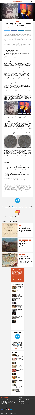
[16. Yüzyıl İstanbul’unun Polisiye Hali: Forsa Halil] (10, 244)
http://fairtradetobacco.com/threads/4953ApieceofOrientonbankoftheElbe (18, 172)
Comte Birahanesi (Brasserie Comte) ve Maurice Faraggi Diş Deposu (17, 53)
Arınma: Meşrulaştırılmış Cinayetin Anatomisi (19, 355)
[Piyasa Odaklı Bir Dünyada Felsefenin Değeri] (14, 321)
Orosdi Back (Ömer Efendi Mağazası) (11, 51)
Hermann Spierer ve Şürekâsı (10, 54)
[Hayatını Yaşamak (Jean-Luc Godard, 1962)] (14, 310)
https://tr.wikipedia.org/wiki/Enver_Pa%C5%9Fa (13, 167)
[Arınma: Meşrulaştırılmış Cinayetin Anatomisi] (14, 355)
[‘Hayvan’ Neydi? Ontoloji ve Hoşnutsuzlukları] (14, 295)
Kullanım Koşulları (22, 401)
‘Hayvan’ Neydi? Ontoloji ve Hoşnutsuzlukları (19, 295)
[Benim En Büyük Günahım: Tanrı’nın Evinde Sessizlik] (14, 373)
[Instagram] (6, 409)
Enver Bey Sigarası (8, 56)
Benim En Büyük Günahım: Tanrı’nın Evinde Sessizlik (19, 374)
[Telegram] (11, 409)
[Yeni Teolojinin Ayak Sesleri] (14, 362)
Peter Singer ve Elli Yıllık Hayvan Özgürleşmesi (19, 306)
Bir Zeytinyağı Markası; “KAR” (10, 57)
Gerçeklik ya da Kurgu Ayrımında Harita (24, 258)
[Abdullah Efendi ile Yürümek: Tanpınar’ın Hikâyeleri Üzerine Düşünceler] (14, 384)
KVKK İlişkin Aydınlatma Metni (24, 403)
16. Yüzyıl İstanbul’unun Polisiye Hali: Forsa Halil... (25, 244)
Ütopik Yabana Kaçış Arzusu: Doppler (19, 381)
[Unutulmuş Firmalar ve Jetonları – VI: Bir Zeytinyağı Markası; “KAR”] (10, 230)
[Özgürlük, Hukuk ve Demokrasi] (14, 370)
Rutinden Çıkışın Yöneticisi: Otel (19, 377)
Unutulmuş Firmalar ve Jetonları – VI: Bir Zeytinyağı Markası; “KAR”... (25, 229)
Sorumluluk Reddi (21, 405)
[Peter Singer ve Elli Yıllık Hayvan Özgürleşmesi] (14, 306)
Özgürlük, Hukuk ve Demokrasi (19, 370)
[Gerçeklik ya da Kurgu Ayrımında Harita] (10, 259)
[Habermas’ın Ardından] (14, 299)
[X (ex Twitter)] (4, 409)
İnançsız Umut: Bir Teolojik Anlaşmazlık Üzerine (19, 313)
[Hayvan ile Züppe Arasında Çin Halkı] (14, 366)
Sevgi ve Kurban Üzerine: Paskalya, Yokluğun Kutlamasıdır (19, 291)
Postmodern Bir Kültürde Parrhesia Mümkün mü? (19, 359)
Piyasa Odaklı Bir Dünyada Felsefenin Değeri (19, 321)
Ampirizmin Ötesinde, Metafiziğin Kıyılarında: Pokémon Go (18, 391)
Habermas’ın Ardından (18, 299)
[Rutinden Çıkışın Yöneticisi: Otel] (14, 377)
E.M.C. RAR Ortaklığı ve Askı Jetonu (11, 50)
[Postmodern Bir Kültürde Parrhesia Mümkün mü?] (14, 359)
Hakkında (20, 397)
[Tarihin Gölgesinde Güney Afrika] (14, 287)
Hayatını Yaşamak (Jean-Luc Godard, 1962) (19, 310)
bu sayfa (24, 207)
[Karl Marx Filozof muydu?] (14, 317)
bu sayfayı (15, 279)
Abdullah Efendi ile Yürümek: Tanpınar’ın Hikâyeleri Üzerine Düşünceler (19, 386)
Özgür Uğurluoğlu (12, 27)
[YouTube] (9, 409)
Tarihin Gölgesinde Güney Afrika (19, 287)
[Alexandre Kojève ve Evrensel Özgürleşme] (14, 302)
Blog (17, 21)
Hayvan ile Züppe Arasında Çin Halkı (19, 366)
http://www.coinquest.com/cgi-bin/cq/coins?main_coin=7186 (15, 174)
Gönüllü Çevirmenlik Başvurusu (24, 399)
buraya (12, 206)
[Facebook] (2, 409)
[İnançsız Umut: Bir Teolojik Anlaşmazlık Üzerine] (14, 313)
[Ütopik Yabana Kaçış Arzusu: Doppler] (14, 381)
